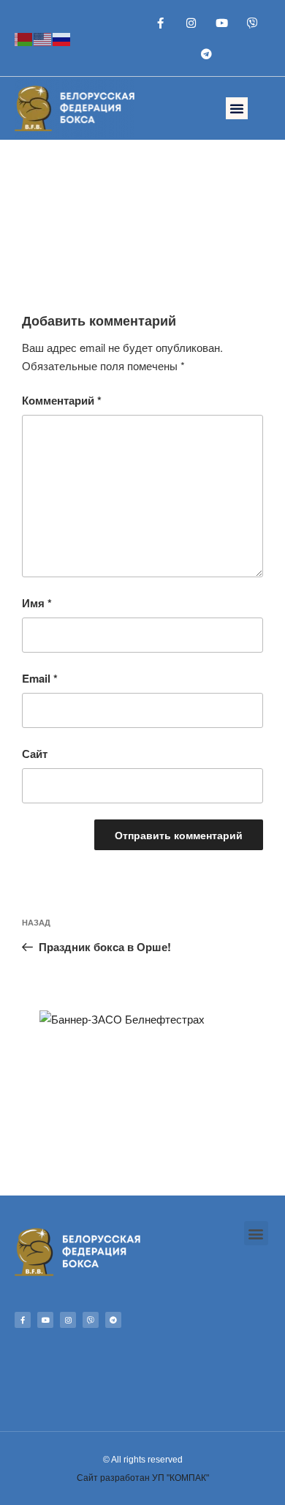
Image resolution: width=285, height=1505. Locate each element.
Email (40, 678)
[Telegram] (206, 53)
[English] (43, 37)
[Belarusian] (24, 37)
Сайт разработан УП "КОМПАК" (143, 1478)
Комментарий (62, 400)
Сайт (35, 754)
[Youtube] (222, 22)
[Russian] (62, 37)
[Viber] (253, 22)
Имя (37, 603)
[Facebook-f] (160, 22)
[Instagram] (191, 22)
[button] (237, 108)
